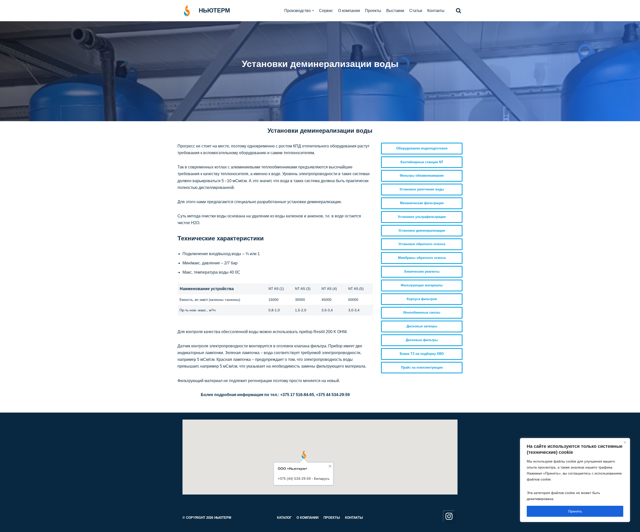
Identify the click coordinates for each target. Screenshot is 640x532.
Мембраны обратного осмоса (422, 258)
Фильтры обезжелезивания (422, 175)
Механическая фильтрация (422, 203)
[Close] (625, 442)
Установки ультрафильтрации (422, 217)
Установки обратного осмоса (421, 244)
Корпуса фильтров (422, 299)
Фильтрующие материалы (422, 285)
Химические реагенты (422, 271)
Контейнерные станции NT (421, 162)
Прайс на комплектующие (422, 367)
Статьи (415, 10)
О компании (349, 10)
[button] (458, 10)
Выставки (395, 10)
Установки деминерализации (421, 230)
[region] (575, 480)
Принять (575, 511)
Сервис (326, 10)
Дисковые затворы (421, 326)
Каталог (284, 518)
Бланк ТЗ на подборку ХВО (422, 354)
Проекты (373, 10)
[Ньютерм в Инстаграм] (449, 517)
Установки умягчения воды (422, 189)
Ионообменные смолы (421, 312)
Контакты (435, 10)
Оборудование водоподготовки (422, 148)
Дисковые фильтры (422, 340)
